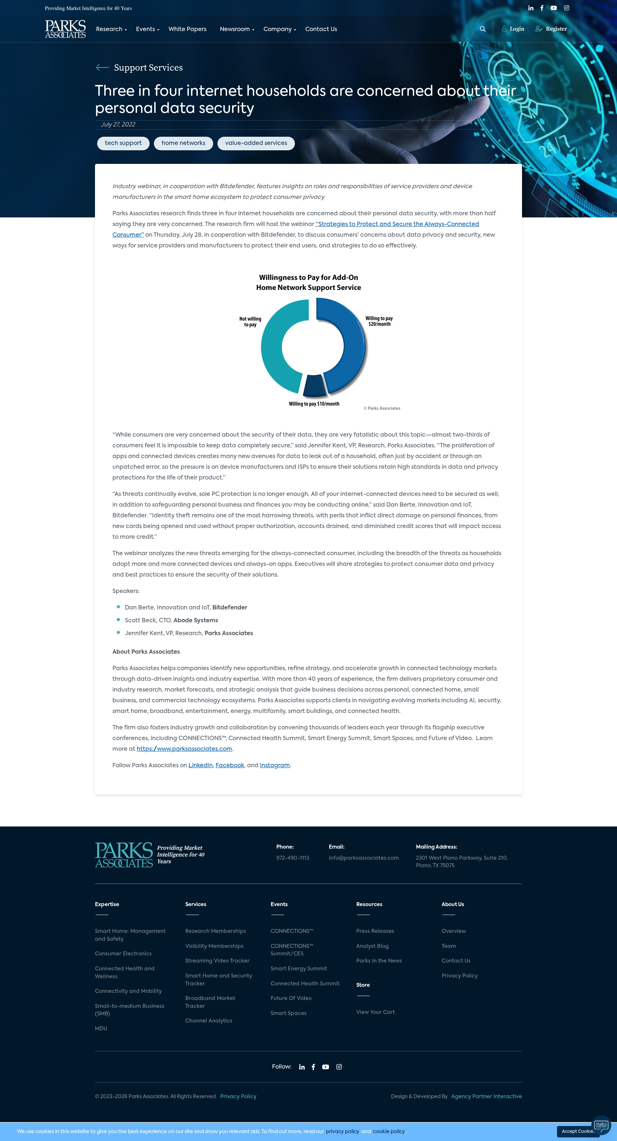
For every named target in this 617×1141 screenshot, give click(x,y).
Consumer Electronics (123, 953)
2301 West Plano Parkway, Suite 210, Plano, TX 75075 (462, 862)
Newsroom (235, 29)
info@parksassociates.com (364, 858)
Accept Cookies (578, 1132)
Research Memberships (215, 931)
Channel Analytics (208, 1021)
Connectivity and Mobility (128, 991)
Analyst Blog (372, 946)
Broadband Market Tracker (210, 1002)
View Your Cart (375, 1012)
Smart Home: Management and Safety (130, 935)
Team (449, 946)
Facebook (230, 766)
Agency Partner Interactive (486, 1096)
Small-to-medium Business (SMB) (130, 1010)
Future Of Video (291, 998)
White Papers (187, 29)
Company (278, 29)
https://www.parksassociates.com (184, 749)
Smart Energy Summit (299, 968)
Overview (454, 931)
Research (109, 29)
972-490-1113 (292, 858)
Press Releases (375, 931)
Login (516, 28)
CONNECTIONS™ (292, 931)
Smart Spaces (289, 1013)
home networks (183, 143)
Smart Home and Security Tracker (218, 980)
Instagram (275, 766)
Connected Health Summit (305, 983)
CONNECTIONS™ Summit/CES (292, 950)
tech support (123, 143)
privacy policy (342, 1131)
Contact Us (321, 29)
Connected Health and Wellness (125, 972)
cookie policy (389, 1131)
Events (145, 29)
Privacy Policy (460, 976)
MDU (101, 1028)
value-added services (256, 143)
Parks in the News (379, 961)
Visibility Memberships (214, 946)
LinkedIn (201, 766)
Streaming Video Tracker (217, 961)
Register (556, 28)
